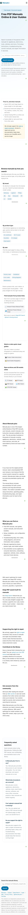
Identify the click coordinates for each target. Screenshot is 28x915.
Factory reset (7, 274)
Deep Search (8, 595)
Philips (20, 193)
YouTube (3, 896)
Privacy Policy (9, 894)
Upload (10, 892)
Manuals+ (6, 3)
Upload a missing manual (11, 317)
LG (4, 199)
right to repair (20, 632)
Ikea (9, 196)
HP (21, 196)
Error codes (7, 277)
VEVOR (9, 199)
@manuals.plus (18, 894)
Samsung (6, 193)
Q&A (2, 894)
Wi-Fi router (17, 235)
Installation (16, 274)
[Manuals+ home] (1, 3)
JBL (5, 196)
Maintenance (7, 280)
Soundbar (6, 238)
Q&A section (11, 693)
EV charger (14, 238)
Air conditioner (7, 235)
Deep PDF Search (20, 315)
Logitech (13, 193)
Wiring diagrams (16, 277)
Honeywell (15, 196)
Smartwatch (7, 241)
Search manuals (8, 60)
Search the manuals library (9, 880)
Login (22, 892)
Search (5, 888)
